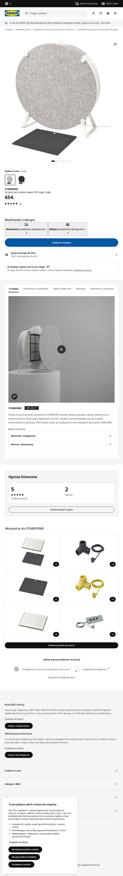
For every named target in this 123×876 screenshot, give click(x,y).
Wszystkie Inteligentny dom (61, 677)
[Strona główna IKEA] (12, 13)
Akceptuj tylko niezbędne (24, 857)
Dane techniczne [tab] (62, 288)
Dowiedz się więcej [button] (82, 270)
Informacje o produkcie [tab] (35, 288)
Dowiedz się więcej (14, 718)
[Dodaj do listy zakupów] (115, 44)
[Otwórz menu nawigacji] (115, 13)
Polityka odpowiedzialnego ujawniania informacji (78, 865)
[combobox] (54, 13)
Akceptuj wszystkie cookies (25, 849)
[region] (61, 97)
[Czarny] (21, 180)
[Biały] (10, 180)
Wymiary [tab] (81, 288)
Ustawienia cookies (21, 864)
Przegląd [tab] (13, 288)
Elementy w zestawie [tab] (101, 288)
